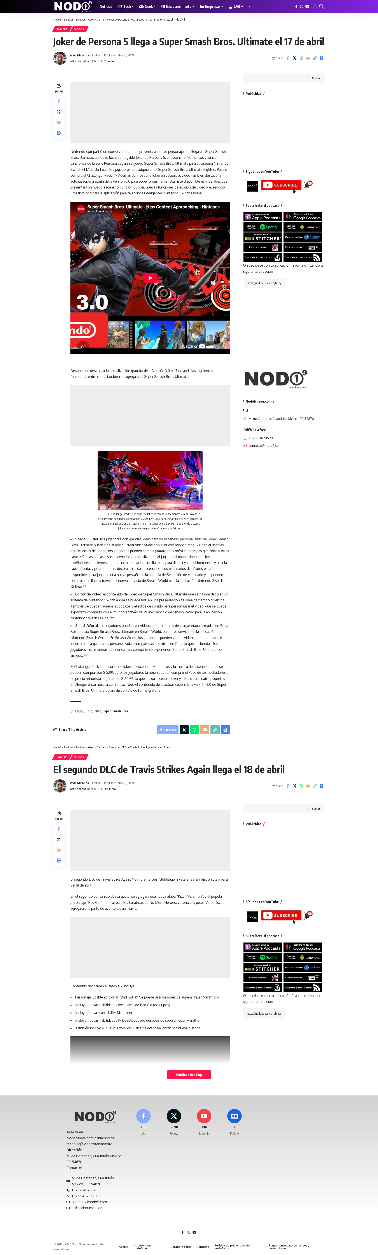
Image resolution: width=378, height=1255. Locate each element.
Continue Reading (189, 1075)
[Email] (308, 58)
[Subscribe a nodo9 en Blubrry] (302, 237)
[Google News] (234, 1122)
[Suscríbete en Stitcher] (262, 237)
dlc (90, 711)
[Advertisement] (150, 112)
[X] (301, 6)
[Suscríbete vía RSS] (302, 257)
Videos (79, 29)
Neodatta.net (61, 1249)
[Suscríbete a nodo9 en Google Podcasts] (302, 216)
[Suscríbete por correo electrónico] (262, 257)
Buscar (316, 78)
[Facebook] (296, 6)
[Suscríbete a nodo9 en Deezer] (262, 247)
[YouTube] (307, 6)
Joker (97, 711)
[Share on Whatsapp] (301, 58)
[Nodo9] (73, 6)
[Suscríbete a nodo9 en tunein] (302, 247)
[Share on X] (294, 58)
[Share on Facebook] (288, 58)
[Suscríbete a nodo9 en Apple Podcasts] (262, 216)
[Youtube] (204, 1122)
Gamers (62, 29)
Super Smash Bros (115, 711)
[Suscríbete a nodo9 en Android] (302, 226)
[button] (249, 6)
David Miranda (79, 55)
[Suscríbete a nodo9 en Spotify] (262, 226)
